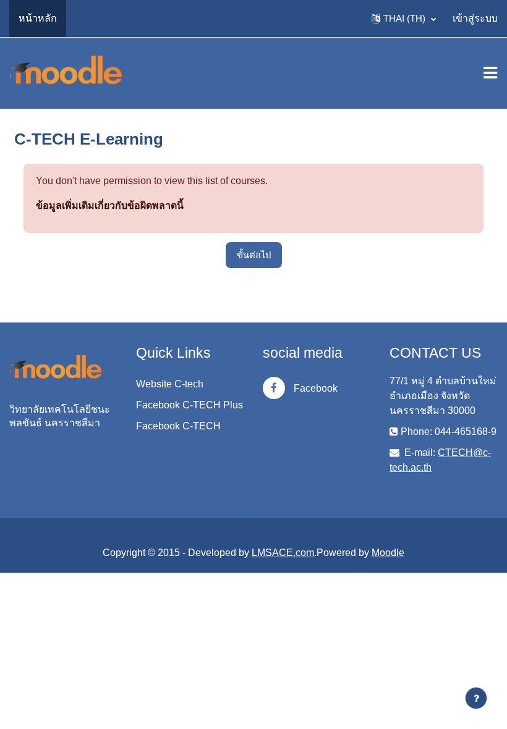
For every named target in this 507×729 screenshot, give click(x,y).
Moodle (388, 552)
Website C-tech (169, 384)
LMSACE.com (283, 552)
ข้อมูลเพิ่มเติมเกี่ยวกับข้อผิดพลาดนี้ (110, 205)
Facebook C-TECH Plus (189, 405)
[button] (404, 18)
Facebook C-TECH (178, 426)
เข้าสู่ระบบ (475, 18)
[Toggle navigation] (490, 73)
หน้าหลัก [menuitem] (38, 18)
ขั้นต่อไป (254, 255)
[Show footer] (476, 698)
